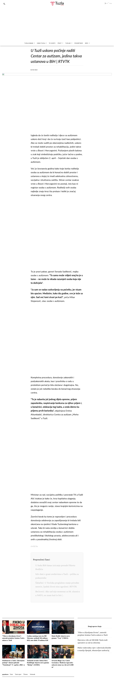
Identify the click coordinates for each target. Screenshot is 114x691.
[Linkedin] (66, 69)
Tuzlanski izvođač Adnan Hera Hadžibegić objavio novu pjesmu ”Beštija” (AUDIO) (38, 663)
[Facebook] (46, 69)
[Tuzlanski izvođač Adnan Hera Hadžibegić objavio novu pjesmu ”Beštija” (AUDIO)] (38, 651)
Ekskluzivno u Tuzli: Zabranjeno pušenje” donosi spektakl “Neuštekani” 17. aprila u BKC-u (13, 663)
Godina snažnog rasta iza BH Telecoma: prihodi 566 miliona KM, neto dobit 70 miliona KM (37, 638)
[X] (51, 69)
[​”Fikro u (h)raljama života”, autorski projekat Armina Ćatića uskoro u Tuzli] (13, 627)
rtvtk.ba (34, 546)
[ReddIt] (77, 69)
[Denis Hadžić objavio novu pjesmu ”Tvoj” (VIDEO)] (63, 627)
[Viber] (56, 69)
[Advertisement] (57, 24)
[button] (4, 4)
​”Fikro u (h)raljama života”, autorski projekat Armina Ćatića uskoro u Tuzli (13, 638)
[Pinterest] (71, 69)
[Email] (82, 69)
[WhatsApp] (61, 69)
